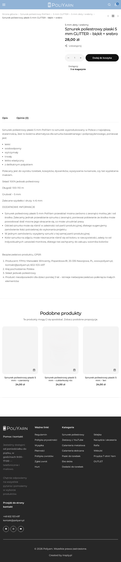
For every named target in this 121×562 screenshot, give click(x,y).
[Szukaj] (109, 5)
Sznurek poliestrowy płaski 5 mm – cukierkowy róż (60, 379)
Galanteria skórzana (73, 450)
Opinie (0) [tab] (23, 118)
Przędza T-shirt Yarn (105, 456)
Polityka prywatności (46, 440)
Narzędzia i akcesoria (105, 440)
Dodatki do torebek (72, 466)
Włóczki (98, 450)
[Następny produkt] (117, 16)
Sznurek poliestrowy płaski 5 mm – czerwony (20, 379)
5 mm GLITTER (60, 14)
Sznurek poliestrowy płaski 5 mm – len (101, 379)
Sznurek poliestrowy (73, 434)
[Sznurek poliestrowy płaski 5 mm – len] (101, 350)
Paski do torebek (71, 456)
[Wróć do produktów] (113, 16)
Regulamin (41, 434)
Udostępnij (75, 46)
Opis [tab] (5, 118)
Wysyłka (39, 445)
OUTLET (98, 461)
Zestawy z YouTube (72, 440)
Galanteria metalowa (73, 445)
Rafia (96, 445)
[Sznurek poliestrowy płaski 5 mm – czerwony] (20, 350)
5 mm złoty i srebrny (82, 14)
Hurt (37, 466)
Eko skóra (67, 461)
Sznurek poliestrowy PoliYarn (35, 14)
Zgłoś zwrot (41, 461)
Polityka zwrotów (44, 456)
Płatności (40, 450)
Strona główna (9, 14)
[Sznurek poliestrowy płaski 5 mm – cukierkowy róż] (60, 350)
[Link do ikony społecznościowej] (6, 529)
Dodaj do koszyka (102, 57)
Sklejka (98, 434)
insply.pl (67, 555)
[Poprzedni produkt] (108, 16)
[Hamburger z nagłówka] (5, 4)
